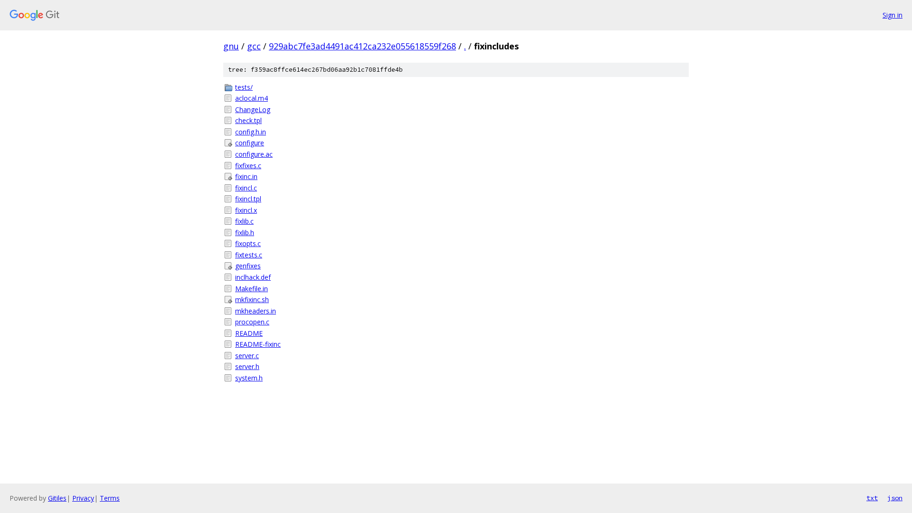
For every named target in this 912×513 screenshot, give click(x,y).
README (249, 333)
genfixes (248, 265)
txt (872, 498)
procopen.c (252, 321)
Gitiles (57, 498)
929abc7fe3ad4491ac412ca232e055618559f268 (362, 46)
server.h (247, 366)
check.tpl (248, 120)
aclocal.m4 (251, 98)
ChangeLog (252, 109)
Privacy (83, 498)
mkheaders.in (255, 310)
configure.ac (254, 154)
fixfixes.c (248, 165)
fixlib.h (244, 232)
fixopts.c (248, 243)
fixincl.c (246, 187)
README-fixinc (258, 344)
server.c (247, 355)
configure (249, 142)
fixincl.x (246, 210)
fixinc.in (246, 176)
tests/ (244, 87)
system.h (249, 377)
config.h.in (250, 131)
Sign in (892, 14)
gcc (254, 46)
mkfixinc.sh (252, 299)
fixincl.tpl (248, 198)
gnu (231, 46)
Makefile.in (251, 288)
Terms (110, 498)
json (894, 498)
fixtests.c (248, 254)
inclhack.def (253, 277)
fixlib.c (244, 221)
